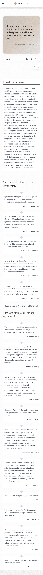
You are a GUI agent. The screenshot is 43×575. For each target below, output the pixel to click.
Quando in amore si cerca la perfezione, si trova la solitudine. (21, 561)
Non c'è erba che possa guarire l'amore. (21, 495)
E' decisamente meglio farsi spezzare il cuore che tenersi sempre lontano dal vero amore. (20, 512)
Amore (36, 67)
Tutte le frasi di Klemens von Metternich (21, 306)
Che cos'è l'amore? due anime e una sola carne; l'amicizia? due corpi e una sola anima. (21, 412)
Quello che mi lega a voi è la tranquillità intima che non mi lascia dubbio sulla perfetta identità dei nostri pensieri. (20, 199)
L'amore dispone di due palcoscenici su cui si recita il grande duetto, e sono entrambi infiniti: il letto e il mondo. (20, 329)
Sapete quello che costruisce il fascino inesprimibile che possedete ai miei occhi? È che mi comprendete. (20, 244)
